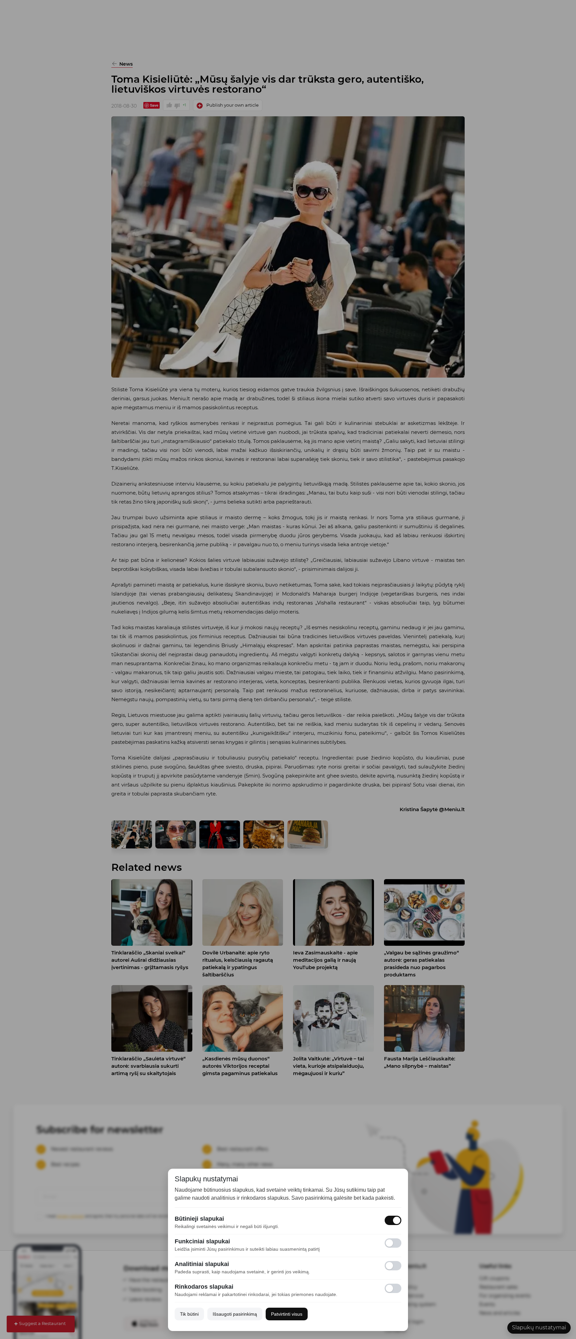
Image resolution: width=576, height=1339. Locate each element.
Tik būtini (189, 1314)
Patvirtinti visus (286, 1314)
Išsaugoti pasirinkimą (235, 1314)
